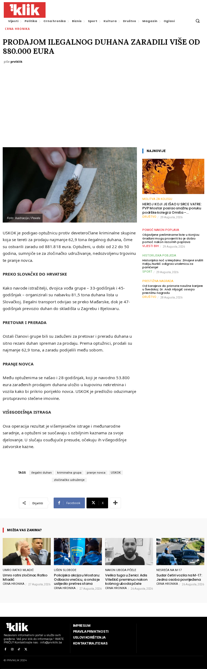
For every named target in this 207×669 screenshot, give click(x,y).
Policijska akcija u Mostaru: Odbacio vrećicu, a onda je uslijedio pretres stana (77, 579)
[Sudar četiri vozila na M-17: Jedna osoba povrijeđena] (180, 551)
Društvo (149, 216)
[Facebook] (5, 649)
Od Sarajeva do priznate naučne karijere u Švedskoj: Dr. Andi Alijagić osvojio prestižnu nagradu (172, 289)
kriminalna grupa (69, 472)
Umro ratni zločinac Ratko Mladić (25, 577)
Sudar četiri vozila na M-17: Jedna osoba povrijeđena (179, 577)
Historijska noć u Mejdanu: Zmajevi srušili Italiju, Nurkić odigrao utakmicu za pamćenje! (172, 264)
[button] (197, 21)
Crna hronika (17, 29)
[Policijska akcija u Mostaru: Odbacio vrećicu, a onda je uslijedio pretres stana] (78, 551)
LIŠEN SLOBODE (65, 570)
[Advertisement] (103, 107)
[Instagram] (12, 649)
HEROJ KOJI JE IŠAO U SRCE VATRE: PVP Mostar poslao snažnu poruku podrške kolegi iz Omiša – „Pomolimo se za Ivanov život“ (172, 208)
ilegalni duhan (41, 472)
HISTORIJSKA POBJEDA (159, 255)
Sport (147, 271)
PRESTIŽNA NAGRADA (157, 281)
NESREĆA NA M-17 (169, 570)
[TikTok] (19, 649)
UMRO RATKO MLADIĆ (18, 570)
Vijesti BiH (150, 246)
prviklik (16, 61)
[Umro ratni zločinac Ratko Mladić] (27, 551)
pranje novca (96, 472)
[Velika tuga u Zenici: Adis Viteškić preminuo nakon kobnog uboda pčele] (129, 551)
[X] (26, 649)
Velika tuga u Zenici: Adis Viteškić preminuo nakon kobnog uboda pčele (126, 579)
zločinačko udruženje (69, 480)
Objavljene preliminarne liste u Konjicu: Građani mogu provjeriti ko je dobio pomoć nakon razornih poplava (171, 238)
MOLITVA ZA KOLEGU (157, 199)
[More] (115, 503)
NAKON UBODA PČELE (120, 570)
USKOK (116, 472)
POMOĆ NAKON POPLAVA (160, 229)
